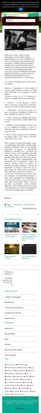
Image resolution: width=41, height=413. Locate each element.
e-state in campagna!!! (12, 297)
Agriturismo (9, 328)
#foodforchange (23, 364)
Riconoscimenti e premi (13, 350)
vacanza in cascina (19, 394)
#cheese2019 (11, 364)
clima (27, 376)
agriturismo (31, 370)
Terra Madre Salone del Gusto (29, 257)
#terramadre (24, 367)
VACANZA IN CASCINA (13, 313)
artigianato (20, 373)
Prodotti (7, 344)
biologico (9, 376)
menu (24, 385)
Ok (21, 9)
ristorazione (25, 391)
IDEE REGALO (10, 302)
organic (31, 385)
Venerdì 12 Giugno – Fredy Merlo (11, 236)
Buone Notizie (10, 334)
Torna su (19, 408)
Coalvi (25, 204)
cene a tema (18, 376)
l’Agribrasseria (10, 318)
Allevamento (17, 204)
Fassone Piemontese (13, 379)
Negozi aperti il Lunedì (10, 257)
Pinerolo (9, 388)
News (7, 339)
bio (27, 373)
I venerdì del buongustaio (14, 308)
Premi (16, 388)
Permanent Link (30, 209)
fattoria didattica (27, 379)
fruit (8, 382)
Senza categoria (10, 355)
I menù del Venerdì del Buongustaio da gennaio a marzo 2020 (29, 238)
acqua (32, 367)
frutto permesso (17, 382)
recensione (15, 391)
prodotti (23, 388)
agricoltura (10, 370)
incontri (27, 382)
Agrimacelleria (20, 370)
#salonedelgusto (12, 367)
